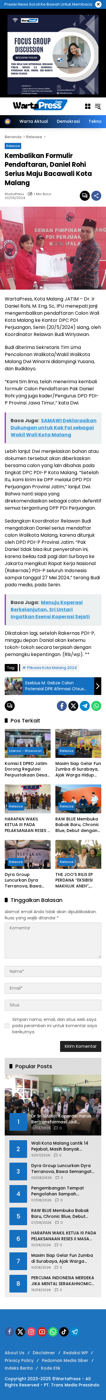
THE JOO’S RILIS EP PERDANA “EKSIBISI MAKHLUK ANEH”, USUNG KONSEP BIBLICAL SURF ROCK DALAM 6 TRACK (76, 880)
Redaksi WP (75, 1353)
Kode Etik (50, 1368)
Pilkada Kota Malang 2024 (52, 667)
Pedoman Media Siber (65, 1360)
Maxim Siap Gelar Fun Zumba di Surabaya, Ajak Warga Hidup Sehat (78, 769)
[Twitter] (73, 706)
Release (13, 145)
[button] (97, 106)
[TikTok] (64, 1332)
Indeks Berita (19, 1368)
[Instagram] (31, 1332)
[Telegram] (85, 706)
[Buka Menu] (87, 106)
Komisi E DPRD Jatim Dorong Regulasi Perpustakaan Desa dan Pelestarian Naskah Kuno (26, 769)
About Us (14, 1353)
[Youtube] (42, 1332)
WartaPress (14, 194)
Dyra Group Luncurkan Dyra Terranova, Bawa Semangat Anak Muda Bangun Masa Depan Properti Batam (26, 880)
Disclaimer (44, 1353)
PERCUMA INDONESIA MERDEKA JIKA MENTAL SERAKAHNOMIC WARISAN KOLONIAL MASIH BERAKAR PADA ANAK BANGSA (62, 1281)
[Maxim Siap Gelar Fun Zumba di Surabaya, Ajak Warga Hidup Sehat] (78, 743)
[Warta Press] (41, 106)
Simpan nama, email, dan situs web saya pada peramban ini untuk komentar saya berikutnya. (54, 1025)
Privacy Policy (19, 1360)
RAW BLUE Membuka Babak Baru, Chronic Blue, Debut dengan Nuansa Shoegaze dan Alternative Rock (77, 825)
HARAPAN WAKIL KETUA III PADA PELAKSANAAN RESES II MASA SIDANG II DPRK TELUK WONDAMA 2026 (27, 825)
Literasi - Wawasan (25, 750)
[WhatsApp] (96, 706)
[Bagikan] (96, 196)
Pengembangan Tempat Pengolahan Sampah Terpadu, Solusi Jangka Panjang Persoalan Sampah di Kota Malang (63, 1191)
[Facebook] (62, 706)
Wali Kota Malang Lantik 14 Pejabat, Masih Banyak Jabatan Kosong (59, 1146)
